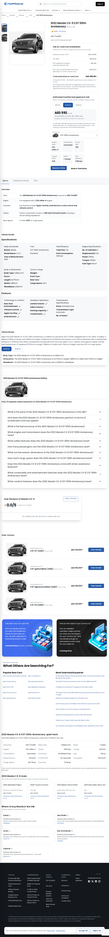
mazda (21, 15)
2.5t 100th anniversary (44, 15)
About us (64, 880)
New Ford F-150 (8, 687)
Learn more (51, 931)
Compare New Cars (42, 10)
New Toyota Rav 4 (34, 676)
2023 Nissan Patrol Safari (67, 785)
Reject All (97, 930)
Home (3, 15)
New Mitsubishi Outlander (37, 687)
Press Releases (79, 879)
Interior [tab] (18, 349)
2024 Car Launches (49, 900)
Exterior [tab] (6, 349)
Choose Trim (56, 132)
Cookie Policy (66, 901)
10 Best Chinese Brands (13, 890)
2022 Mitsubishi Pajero (12, 785)
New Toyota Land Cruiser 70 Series (15, 676)
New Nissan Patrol (34, 698)
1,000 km (57, 105)
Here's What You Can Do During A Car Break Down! (73, 709)
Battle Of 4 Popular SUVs (33, 885)
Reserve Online (58, 168)
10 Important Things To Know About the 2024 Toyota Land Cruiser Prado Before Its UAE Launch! (80, 677)
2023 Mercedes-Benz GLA (95, 785)
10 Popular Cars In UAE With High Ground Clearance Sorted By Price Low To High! (80, 694)
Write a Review (71, 498)
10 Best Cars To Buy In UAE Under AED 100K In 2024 (72, 720)
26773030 (60, 823)
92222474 (6, 856)
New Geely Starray (9, 698)
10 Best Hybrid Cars (14, 906)
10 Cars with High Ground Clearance (14, 879)
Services (55, 10)
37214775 (6, 839)
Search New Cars (24, 10)
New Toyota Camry (9, 681)
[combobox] (75, 135)
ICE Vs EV (49, 886)
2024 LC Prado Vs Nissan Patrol (33, 901)
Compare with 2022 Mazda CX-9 (12, 797)
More (87, 10)
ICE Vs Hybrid (50, 880)
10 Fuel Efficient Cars (15, 900)
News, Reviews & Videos (71, 10)
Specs (5, 180)
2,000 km (68, 105)
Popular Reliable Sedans (49, 894)
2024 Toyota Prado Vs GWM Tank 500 (33, 879)
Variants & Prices (21, 180)
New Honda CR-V (34, 693)
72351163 (60, 841)
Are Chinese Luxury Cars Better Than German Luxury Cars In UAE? (78, 704)
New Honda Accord (9, 693)
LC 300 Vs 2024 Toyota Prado (32, 890)
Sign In (100, 4)
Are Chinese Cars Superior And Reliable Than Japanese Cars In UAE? (79, 726)
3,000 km (79, 105)
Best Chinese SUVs (50, 905)
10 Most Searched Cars (14, 885)
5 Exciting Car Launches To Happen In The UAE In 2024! (74, 687)
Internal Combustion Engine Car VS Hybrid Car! (72, 698)
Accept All (83, 930)
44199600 (6, 823)
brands (12, 15)
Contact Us (65, 886)
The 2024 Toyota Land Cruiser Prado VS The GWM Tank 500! (76, 681)
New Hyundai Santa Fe (35, 681)
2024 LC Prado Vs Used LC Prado (33, 896)
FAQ (35, 180)
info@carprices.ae (94, 878)
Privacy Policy (66, 891)
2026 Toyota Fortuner (39, 785)
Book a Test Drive (79, 168)
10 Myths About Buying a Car (13, 896)
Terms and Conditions (65, 897)
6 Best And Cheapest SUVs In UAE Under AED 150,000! (74, 715)
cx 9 (30, 15)
